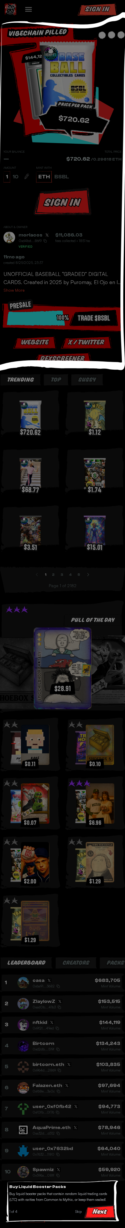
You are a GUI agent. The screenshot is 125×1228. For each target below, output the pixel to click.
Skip (78, 1211)
